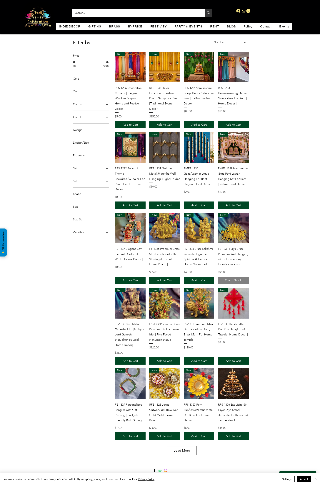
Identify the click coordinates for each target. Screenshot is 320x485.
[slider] (74, 62)
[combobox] (230, 42)
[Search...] (208, 13)
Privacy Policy (146, 479)
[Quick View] (233, 383)
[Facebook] (154, 470)
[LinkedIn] (165, 470)
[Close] (315, 479)
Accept (304, 479)
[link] (246, 11)
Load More (182, 450)
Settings (286, 479)
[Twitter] (160, 470)
